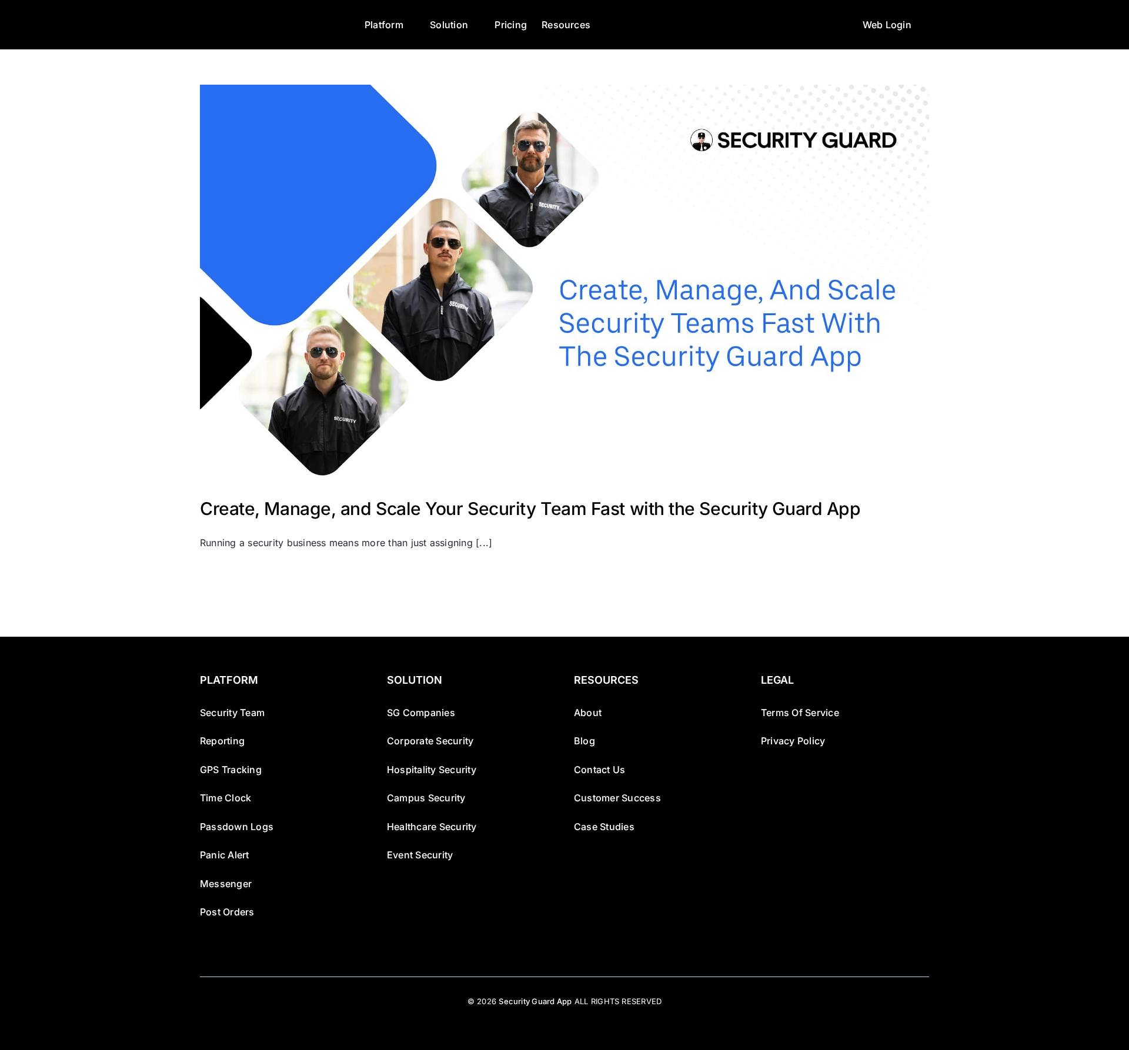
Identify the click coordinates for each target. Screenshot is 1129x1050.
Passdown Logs (236, 826)
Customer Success (617, 798)
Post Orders (227, 912)
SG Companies (421, 712)
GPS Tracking (231, 769)
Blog (584, 741)
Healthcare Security (432, 826)
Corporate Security (430, 741)
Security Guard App (535, 1001)
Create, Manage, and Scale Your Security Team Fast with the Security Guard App (530, 508)
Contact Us (599, 769)
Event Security (420, 855)
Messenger (226, 884)
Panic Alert (224, 855)
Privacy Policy (793, 741)
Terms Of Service (800, 712)
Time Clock (225, 798)
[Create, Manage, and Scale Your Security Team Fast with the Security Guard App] (564, 282)
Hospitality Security (431, 769)
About (588, 712)
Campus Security (426, 798)
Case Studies (604, 826)
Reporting (222, 741)
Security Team (232, 712)
